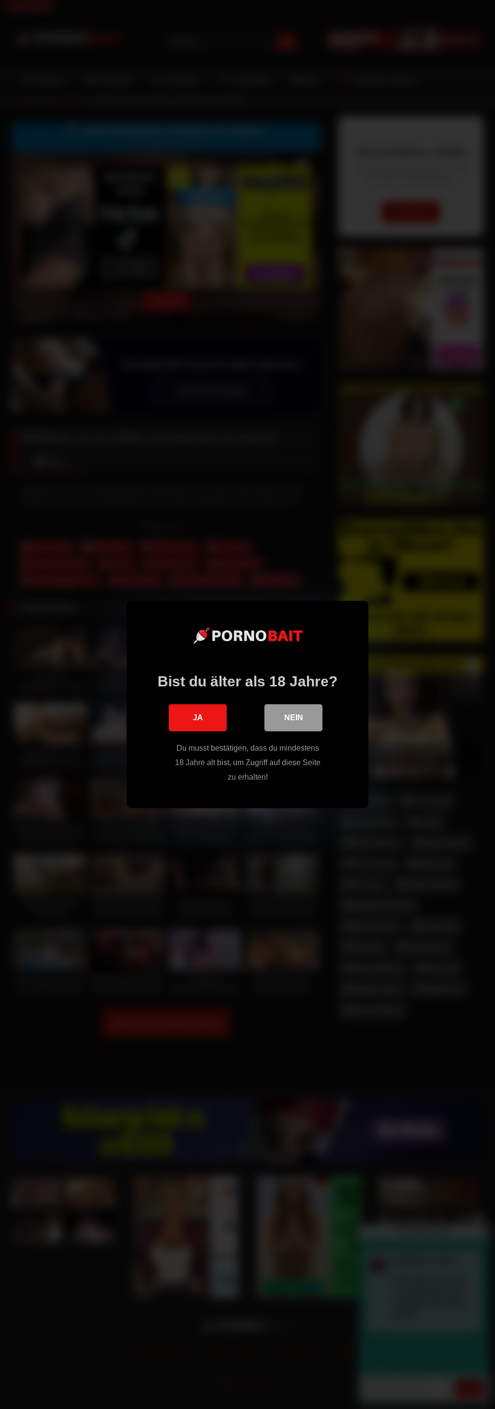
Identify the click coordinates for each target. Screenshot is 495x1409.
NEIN (293, 717)
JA (198, 717)
